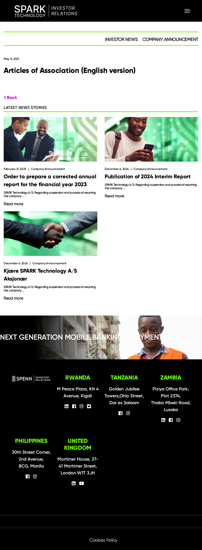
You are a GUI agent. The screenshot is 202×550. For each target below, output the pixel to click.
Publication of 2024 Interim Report (148, 176)
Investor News (121, 39)
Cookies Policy (103, 540)
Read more (13, 204)
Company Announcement (170, 39)
